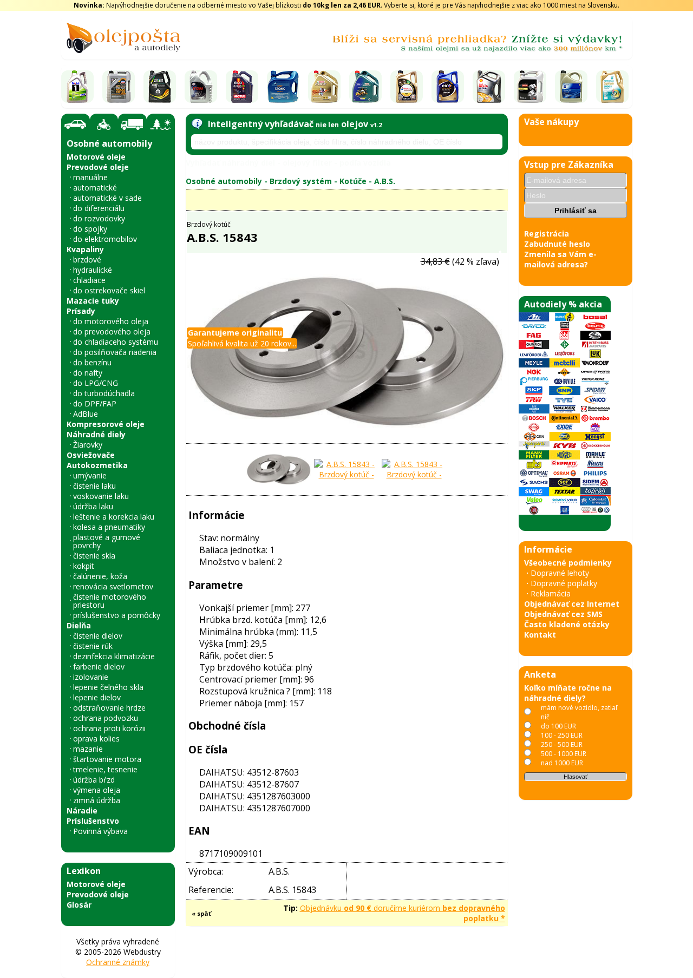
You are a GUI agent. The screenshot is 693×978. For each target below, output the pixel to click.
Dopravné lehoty (560, 573)
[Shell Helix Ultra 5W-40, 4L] (489, 86)
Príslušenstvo (93, 821)
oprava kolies (96, 738)
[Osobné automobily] (75, 124)
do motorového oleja (110, 321)
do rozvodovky (99, 218)
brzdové (87, 259)
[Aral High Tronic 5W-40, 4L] (283, 86)
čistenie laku (94, 486)
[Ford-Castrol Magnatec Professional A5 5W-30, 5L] (365, 86)
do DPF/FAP (94, 403)
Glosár (79, 905)
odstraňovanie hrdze (109, 708)
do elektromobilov (105, 239)
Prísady (81, 311)
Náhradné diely (96, 434)
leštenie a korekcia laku (113, 516)
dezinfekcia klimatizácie (114, 656)
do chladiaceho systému (115, 342)
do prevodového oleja (112, 331)
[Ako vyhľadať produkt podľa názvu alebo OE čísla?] (196, 124)
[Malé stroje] (161, 124)
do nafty (87, 372)
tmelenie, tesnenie (105, 769)
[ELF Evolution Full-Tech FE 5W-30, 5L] (448, 86)
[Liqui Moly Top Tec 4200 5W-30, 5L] (118, 86)
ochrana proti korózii (109, 728)
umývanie (90, 475)
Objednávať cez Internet (571, 604)
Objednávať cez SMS (563, 614)
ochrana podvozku (105, 718)
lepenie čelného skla (108, 687)
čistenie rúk (93, 646)
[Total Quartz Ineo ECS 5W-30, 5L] (406, 86)
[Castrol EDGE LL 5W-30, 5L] (324, 86)
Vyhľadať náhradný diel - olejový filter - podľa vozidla (288, 162)
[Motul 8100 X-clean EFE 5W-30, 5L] (242, 86)
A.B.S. (384, 181)
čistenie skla (94, 555)
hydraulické (92, 270)
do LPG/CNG (95, 383)
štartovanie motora (107, 759)
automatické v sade (107, 198)
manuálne (90, 177)
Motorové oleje (96, 157)
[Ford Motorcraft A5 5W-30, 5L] (530, 86)
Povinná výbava (100, 831)
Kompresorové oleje (106, 424)
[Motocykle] (104, 124)
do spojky (90, 229)
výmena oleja (96, 790)
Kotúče (353, 181)
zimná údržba (96, 800)
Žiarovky (87, 444)
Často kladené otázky (567, 624)
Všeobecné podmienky (568, 562)
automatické (95, 187)
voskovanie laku (101, 496)
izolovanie (90, 677)
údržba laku (93, 506)
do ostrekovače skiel (109, 290)
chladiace (89, 280)
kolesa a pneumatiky (109, 527)
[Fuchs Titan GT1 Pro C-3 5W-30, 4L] (201, 86)
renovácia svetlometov (113, 586)
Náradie (82, 810)
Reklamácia (551, 593)
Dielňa (79, 625)
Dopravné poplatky (564, 583)
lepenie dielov (97, 697)
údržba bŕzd (94, 779)
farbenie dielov (99, 666)
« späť (201, 913)
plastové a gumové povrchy (106, 541)
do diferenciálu (99, 208)
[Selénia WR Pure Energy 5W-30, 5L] (159, 86)
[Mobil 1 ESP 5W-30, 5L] (77, 86)
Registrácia (546, 233)
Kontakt (540, 634)
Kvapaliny (85, 249)
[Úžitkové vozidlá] (132, 124)
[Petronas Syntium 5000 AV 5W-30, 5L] (612, 86)
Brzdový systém (301, 181)
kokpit (83, 566)
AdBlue (85, 414)
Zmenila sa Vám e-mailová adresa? (560, 259)
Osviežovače (91, 455)
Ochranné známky (117, 962)
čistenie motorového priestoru (109, 601)
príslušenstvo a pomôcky (116, 615)
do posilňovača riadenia (114, 352)
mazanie (88, 749)
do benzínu (92, 362)
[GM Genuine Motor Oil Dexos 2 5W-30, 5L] (571, 86)
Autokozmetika (97, 465)
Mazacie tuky (93, 301)
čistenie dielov (97, 636)
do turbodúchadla (104, 393)
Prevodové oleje (98, 167)
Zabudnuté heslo (557, 244)
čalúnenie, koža (100, 576)
